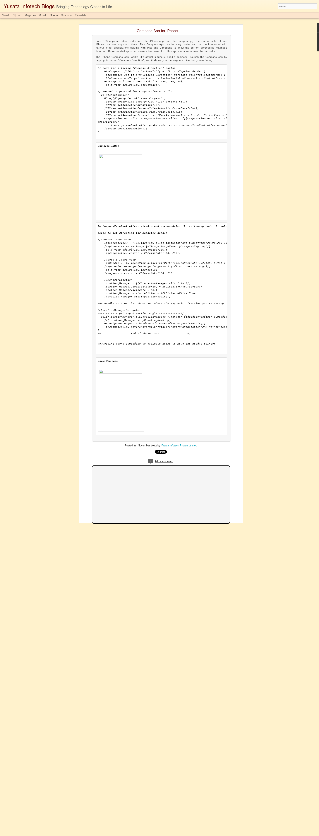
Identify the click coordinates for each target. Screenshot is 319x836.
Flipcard (17, 15)
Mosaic (43, 15)
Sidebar (54, 15)
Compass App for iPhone (157, 30)
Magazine (30, 15)
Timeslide (80, 15)
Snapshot (66, 15)
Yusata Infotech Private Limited (179, 445)
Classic (6, 15)
